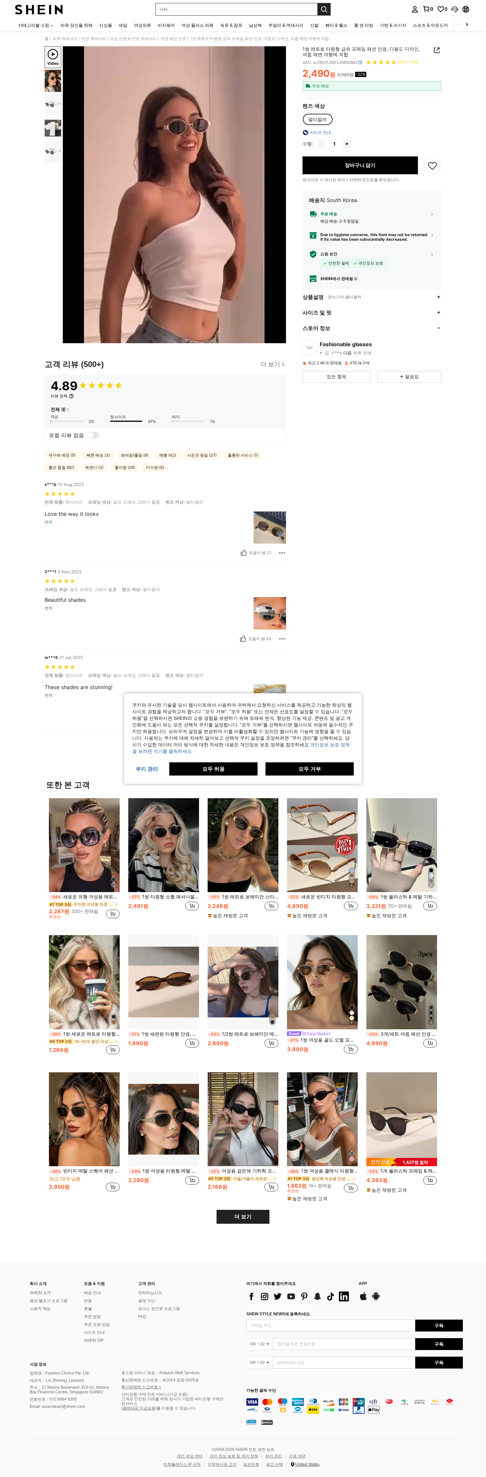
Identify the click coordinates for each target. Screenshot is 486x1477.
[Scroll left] (459, 25)
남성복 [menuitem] (255, 25)
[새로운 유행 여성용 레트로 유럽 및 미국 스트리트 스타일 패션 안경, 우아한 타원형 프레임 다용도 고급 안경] (84, 845)
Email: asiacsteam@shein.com (57, 1406)
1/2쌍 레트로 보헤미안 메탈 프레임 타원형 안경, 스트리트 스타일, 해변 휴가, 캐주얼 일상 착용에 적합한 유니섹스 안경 (243, 1034)
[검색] (324, 9)
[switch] (93, 435)
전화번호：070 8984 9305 (53, 1399)
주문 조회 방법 (97, 1324)
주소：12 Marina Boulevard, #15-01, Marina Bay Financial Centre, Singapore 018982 (69, 1389)
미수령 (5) (155, 467)
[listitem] (84, 861)
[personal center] (415, 9)
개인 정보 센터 (190, 1456)
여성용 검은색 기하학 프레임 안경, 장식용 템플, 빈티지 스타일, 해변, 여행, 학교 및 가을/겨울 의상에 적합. (243, 1170)
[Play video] (174, 195)
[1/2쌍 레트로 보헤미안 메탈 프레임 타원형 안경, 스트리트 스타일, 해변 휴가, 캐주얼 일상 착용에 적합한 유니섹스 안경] (243, 982)
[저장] (432, 165)
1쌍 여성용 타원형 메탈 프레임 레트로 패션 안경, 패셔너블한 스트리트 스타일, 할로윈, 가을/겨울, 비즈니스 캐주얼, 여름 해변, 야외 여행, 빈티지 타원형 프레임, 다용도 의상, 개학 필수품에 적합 (164, 1170)
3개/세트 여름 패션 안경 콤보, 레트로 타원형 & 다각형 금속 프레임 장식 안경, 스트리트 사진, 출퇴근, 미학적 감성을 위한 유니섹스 (402, 1034)
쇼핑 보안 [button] (328, 254)
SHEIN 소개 (40, 1293)
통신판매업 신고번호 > (141, 1387)
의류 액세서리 (65, 38)
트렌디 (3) (94, 467)
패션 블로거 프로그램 (48, 1300)
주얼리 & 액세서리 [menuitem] (286, 25)
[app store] (363, 1299)
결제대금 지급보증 (139, 1408)
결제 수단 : (147, 1300)
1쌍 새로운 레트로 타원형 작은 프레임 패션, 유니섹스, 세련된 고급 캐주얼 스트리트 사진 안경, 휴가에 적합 (85, 1034)
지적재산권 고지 (222, 1464)
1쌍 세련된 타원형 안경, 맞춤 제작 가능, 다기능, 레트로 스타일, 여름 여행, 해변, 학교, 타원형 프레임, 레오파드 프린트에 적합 (164, 1034)
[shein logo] (39, 9)
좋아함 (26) (125, 467)
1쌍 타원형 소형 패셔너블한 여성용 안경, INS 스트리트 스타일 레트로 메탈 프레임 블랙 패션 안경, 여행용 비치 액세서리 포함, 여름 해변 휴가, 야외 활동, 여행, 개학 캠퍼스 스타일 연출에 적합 (164, 896)
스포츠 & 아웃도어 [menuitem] (430, 25)
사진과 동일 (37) (202, 455)
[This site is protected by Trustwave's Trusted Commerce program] (251, 1422)
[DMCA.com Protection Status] (267, 1422)
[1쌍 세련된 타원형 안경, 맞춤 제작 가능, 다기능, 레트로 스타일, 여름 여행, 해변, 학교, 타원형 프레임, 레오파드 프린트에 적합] (163, 982)
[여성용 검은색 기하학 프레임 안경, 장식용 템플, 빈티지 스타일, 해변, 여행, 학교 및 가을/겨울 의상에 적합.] (243, 1119)
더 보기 (243, 1216)
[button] (455, 9)
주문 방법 (92, 1316)
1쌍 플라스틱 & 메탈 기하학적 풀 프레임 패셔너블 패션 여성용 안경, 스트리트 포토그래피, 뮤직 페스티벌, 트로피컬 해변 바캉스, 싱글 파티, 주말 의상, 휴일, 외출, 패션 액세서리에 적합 (402, 896)
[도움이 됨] (244, 553)
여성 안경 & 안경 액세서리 (133, 38)
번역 (49, 522)
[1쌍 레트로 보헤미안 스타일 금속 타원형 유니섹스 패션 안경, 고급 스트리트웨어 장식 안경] (243, 845)
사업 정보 (38, 1364)
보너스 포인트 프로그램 (159, 1308)
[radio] (317, 119)
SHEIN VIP (93, 1340)
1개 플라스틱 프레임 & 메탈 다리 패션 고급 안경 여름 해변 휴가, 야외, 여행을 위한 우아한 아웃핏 (402, 1170)
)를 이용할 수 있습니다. (175, 1408)
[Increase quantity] (347, 144)
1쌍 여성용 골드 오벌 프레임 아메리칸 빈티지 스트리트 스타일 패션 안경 (323, 1040)
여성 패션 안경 (173, 38)
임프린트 (251, 1464)
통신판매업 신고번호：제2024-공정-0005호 (160, 1380)
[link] (427, 9)
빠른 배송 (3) (98, 455)
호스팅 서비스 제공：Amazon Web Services (160, 1373)
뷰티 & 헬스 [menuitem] (336, 25)
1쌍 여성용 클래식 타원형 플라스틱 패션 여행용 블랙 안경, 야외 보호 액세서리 (323, 1170)
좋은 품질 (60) (61, 467)
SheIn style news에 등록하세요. (278, 1314)
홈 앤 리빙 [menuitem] (363, 25)
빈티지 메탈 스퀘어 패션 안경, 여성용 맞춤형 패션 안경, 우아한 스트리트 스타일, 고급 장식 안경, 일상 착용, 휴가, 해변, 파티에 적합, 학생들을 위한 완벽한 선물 (85, 1170)
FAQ (142, 1316)
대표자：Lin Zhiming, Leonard (57, 1380)
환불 (88, 1308)
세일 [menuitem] (123, 25)
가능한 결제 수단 (261, 1390)
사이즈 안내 (94, 1332)
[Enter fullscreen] (279, 338)
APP (363, 1284)
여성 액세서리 (93, 38)
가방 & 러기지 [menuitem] (393, 25)
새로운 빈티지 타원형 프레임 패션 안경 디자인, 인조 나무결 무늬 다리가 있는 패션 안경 (323, 896)
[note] (229, 915)
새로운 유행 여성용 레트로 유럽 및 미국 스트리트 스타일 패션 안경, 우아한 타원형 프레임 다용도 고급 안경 (85, 896)
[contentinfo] (354, 1406)
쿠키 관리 (273, 1456)
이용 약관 (297, 1456)
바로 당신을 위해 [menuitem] (77, 25)
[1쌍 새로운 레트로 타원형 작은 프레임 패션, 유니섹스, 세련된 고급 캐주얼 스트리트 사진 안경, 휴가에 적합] (84, 982)
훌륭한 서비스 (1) (243, 455)
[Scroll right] (467, 25)
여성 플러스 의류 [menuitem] (198, 25)
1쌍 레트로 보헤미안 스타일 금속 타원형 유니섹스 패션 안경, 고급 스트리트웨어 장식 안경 (243, 896)
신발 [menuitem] (314, 25)
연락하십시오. (150, 1293)
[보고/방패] (282, 553)
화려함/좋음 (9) (134, 455)
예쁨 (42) (167, 455)
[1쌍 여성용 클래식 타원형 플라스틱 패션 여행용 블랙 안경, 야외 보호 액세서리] (322, 1119)
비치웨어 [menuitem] (166, 25)
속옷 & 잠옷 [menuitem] (231, 25)
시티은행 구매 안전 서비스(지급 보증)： (156, 1394)
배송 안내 (92, 1293)
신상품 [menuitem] (105, 25)
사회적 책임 (40, 1308)
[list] (299, 1296)
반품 (88, 1300)
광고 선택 (274, 1464)
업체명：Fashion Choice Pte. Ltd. (60, 1373)
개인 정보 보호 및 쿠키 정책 (234, 1456)
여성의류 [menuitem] (142, 25)
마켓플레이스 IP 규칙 (182, 1464)
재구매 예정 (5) (62, 455)
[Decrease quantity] (321, 144)
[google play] (376, 1299)
